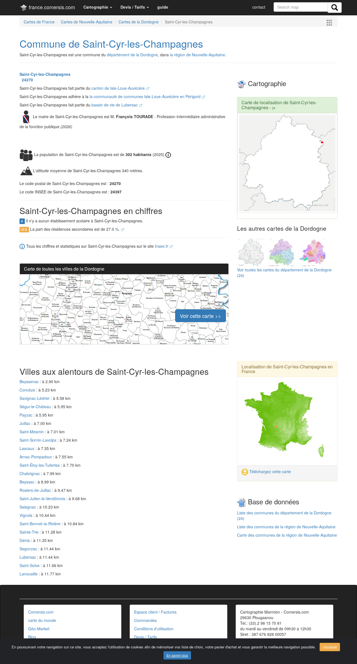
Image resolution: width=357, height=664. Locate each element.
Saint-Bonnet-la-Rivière (41, 523)
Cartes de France (39, 22)
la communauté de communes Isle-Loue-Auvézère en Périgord (146, 96)
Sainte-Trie (30, 532)
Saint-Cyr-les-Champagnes (45, 74)
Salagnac (28, 507)
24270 (26, 79)
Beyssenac (30, 381)
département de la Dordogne (132, 54)
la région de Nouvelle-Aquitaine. (198, 54)
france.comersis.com (51, 7)
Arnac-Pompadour (36, 456)
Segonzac (29, 548)
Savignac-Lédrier (35, 398)
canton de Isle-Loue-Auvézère (118, 88)
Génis (25, 540)
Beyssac (27, 482)
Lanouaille (29, 574)
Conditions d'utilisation (153, 628)
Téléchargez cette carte (269, 471)
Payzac (26, 415)
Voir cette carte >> (200, 315)
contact (258, 7)
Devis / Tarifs (145, 637)
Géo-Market (38, 628)
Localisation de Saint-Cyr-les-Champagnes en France (287, 369)
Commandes (145, 620)
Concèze (28, 390)
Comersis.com (41, 612)
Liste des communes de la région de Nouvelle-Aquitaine (286, 526)
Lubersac (28, 557)
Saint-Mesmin (32, 431)
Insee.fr (162, 246)
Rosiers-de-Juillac (36, 490)
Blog (32, 637)
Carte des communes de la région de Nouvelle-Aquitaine (287, 535)
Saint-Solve (30, 565)
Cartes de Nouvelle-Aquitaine (86, 22)
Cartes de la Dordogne (139, 22)
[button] (97, 7)
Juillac (26, 423)
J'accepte (330, 646)
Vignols (26, 515)
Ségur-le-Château (36, 406)
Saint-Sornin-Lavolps (38, 440)
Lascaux (27, 448)
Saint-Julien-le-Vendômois (43, 498)
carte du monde (42, 620)
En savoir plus (177, 655)
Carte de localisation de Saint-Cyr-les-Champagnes (279, 105)
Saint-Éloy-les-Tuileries (40, 465)
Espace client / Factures (155, 612)
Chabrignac (30, 473)
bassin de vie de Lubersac (115, 105)
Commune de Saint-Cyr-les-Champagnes (111, 43)
